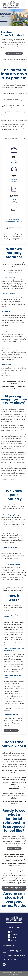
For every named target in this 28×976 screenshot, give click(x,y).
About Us (14, 935)
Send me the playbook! (14, 53)
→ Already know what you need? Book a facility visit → (14, 60)
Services (14, 937)
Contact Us (14, 940)
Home (13, 932)
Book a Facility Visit (11, 730)
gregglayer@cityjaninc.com (16, 955)
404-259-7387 (11, 959)
